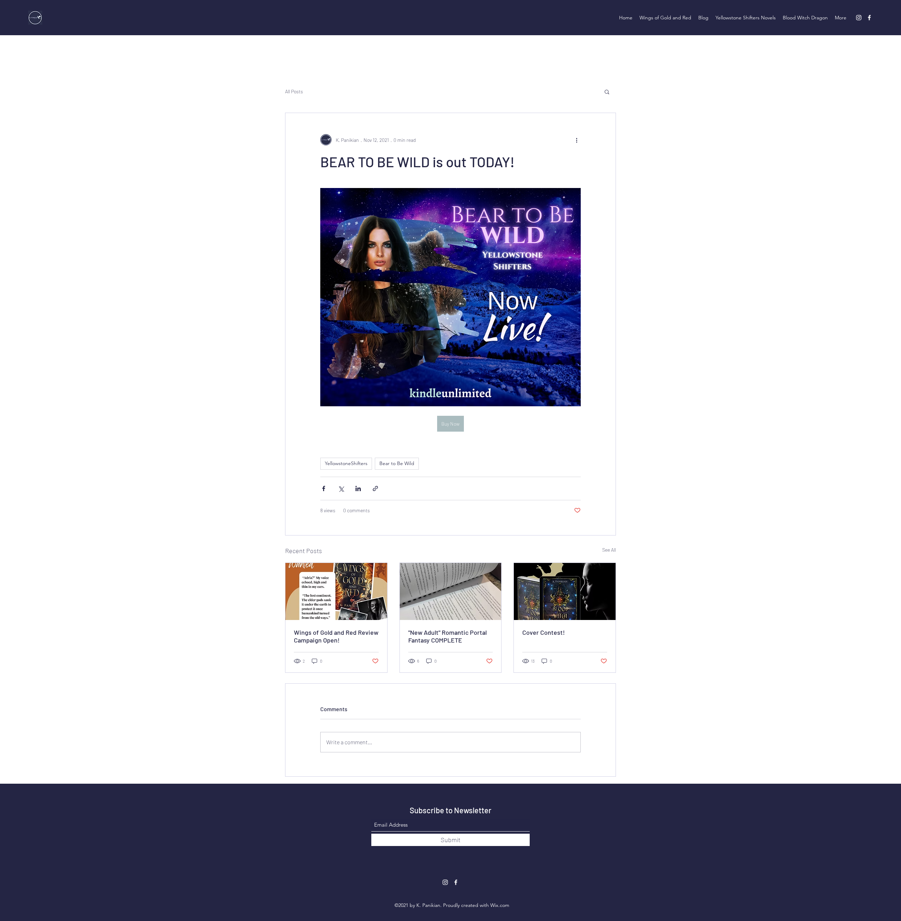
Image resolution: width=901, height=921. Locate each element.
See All (609, 550)
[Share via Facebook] (323, 488)
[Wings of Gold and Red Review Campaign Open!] (336, 591)
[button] (607, 91)
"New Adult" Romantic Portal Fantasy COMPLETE (447, 636)
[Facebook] (869, 17)
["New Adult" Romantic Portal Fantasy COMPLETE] (451, 591)
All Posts (294, 91)
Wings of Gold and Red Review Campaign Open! (336, 636)
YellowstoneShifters (346, 463)
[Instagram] (858, 17)
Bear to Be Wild (396, 463)
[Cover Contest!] (565, 591)
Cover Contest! (543, 632)
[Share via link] (375, 488)
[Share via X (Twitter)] (341, 488)
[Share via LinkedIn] (358, 488)
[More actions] (576, 140)
